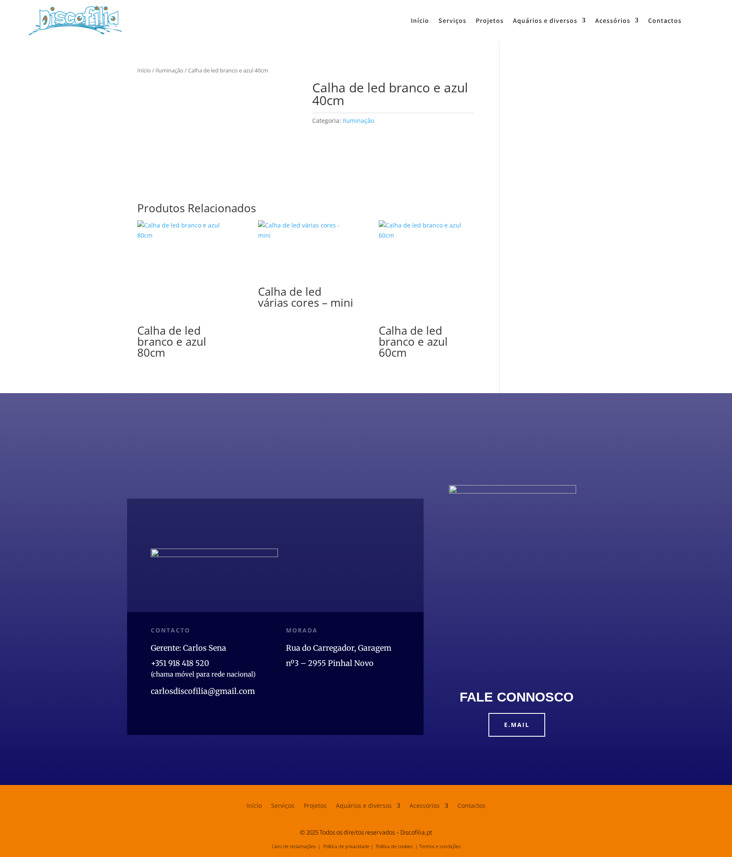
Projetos (490, 20)
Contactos (665, 20)
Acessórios (612, 20)
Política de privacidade (346, 846)
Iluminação (169, 70)
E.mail (517, 725)
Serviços (452, 20)
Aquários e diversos (545, 20)
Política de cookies (394, 846)
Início (420, 20)
